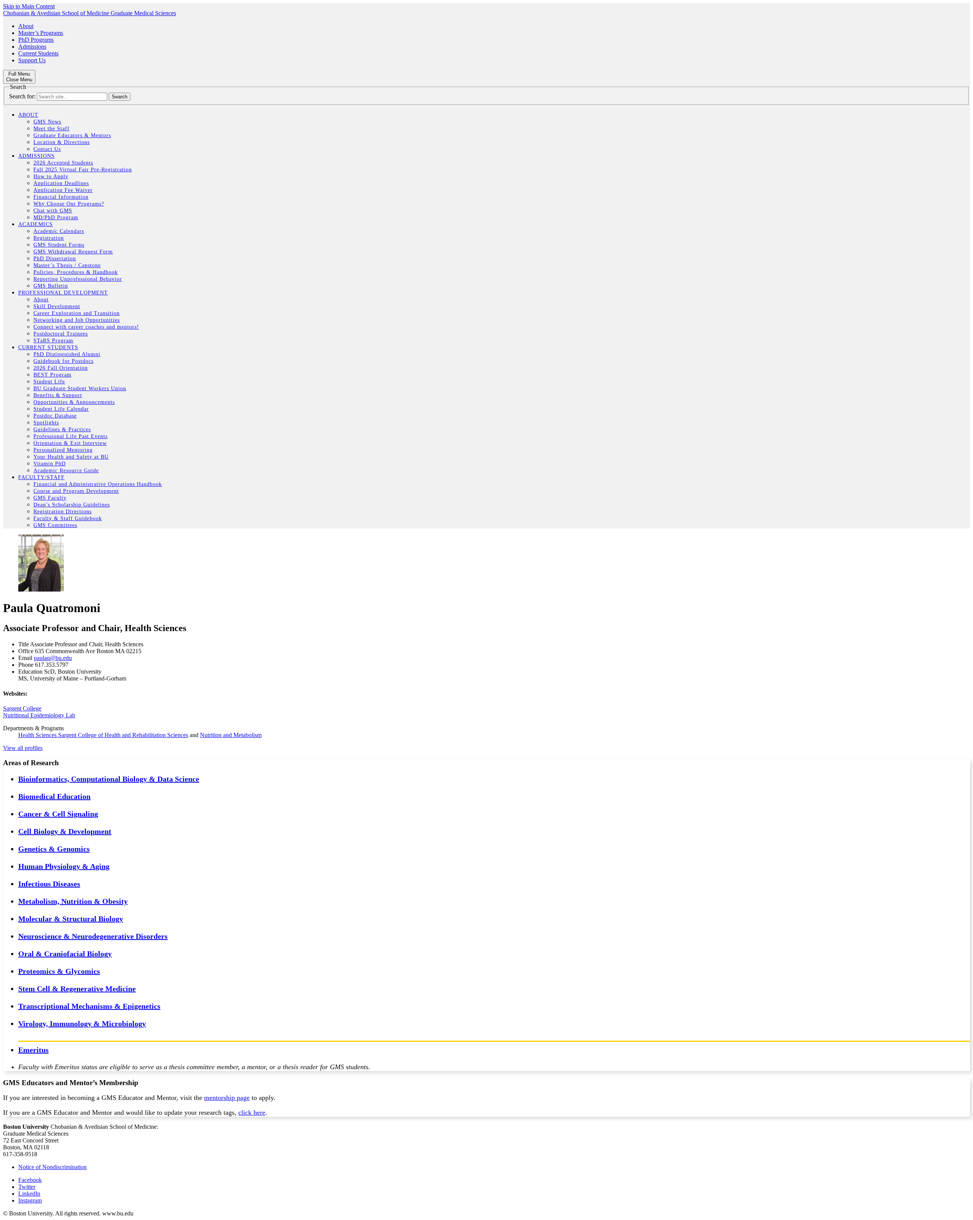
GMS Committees (55, 525)
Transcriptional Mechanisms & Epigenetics (89, 1006)
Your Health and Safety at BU (71, 457)
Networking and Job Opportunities (76, 320)
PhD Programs (36, 39)
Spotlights (46, 423)
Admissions (32, 46)
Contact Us (47, 149)
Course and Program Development (76, 491)
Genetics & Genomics (54, 849)
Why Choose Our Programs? (68, 204)
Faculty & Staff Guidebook (67, 518)
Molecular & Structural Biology (70, 919)
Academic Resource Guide (66, 470)
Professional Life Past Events (70, 436)
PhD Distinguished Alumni (66, 354)
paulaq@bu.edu (53, 658)
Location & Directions (61, 142)
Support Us (32, 60)
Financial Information (61, 197)
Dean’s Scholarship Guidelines (71, 505)
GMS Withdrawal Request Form (73, 252)
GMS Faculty (50, 498)
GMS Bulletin (50, 286)
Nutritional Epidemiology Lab (39, 715)
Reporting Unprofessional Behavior (77, 279)
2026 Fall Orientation (60, 368)
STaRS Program (53, 340)
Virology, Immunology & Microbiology (82, 1023)
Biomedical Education (54, 796)
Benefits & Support (57, 395)
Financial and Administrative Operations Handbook (97, 484)
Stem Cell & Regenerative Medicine (77, 988)
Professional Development (63, 293)
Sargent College (22, 708)
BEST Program (52, 375)
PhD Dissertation (54, 258)
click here (251, 1112)
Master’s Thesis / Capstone (67, 265)
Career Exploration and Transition (76, 313)
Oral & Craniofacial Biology (65, 953)
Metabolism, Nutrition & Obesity (73, 901)
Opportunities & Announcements (74, 402)
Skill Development (56, 306)
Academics (35, 224)
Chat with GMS (52, 211)
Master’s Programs (40, 33)
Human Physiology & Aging (63, 866)
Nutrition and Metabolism (230, 735)
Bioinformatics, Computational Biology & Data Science (108, 779)
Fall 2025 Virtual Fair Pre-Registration (82, 169)
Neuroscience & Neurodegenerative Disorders (93, 936)
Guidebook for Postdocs (63, 361)
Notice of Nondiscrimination (52, 1167)
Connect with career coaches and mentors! (86, 327)
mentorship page (227, 1097)
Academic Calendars (58, 231)
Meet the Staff (51, 128)
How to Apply (50, 176)
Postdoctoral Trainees (60, 334)
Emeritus (33, 1050)
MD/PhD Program (55, 217)
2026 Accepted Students (63, 163)
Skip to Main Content (29, 6)
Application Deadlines (61, 183)
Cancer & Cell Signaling (58, 814)
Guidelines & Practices (62, 429)
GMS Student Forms (58, 245)
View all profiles (23, 748)
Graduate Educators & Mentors (72, 135)
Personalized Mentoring (63, 450)
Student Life (49, 382)
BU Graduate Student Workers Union (79, 388)
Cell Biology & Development (64, 831)
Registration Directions (62, 511)
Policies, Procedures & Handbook (75, 272)
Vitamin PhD (49, 464)
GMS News (47, 122)
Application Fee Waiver (63, 190)
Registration (48, 238)
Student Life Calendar (61, 409)
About (25, 26)
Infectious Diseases (49, 884)
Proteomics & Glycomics (59, 971)
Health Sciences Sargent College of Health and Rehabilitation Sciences (103, 735)
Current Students (38, 53)
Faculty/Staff (41, 477)
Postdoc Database (55, 416)
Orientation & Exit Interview (70, 443)
